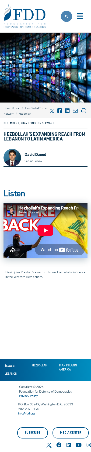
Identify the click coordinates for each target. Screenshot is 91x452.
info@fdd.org (26, 413)
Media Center (70, 433)
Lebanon (11, 374)
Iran (18, 108)
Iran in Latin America (68, 367)
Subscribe (32, 433)
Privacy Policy (28, 396)
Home (7, 108)
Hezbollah (25, 113)
